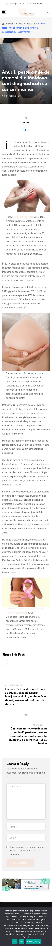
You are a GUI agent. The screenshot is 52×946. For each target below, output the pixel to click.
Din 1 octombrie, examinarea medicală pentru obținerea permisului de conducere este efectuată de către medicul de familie (28, 736)
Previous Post (16, 685)
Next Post (38, 725)
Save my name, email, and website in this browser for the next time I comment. (27, 851)
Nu (21, 941)
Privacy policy (33, 941)
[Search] (48, 11)
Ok (14, 941)
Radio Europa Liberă (24, 216)
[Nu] (48, 926)
